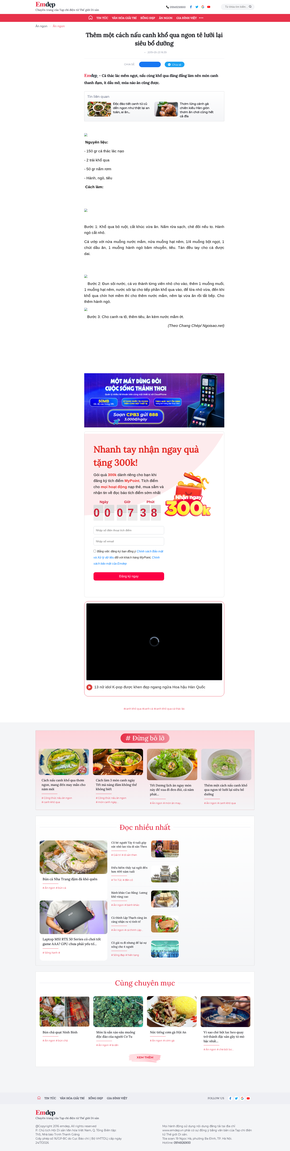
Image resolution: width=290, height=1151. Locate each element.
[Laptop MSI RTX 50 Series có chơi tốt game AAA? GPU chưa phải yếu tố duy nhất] (73, 917)
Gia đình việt (117, 1098)
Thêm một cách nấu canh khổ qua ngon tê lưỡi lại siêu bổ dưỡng (225, 789)
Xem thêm (145, 1057)
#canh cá (147, 708)
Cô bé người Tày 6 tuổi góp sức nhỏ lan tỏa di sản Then (129, 844)
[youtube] (208, 7)
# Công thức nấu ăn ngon (57, 797)
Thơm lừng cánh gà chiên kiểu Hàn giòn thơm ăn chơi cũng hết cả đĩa (196, 110)
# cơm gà (168, 1040)
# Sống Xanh (50, 952)
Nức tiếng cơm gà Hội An (168, 1032)
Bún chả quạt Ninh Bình (60, 1032)
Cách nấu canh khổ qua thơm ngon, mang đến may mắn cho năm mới (63, 784)
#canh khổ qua (132, 708)
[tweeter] (197, 7)
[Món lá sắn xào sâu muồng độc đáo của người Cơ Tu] (118, 1011)
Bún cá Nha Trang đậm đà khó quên (70, 879)
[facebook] (191, 7)
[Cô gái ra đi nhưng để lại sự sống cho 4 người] (165, 949)
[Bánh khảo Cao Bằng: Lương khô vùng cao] (165, 898)
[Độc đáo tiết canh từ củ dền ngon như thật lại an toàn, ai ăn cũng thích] (99, 109)
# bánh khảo (131, 904)
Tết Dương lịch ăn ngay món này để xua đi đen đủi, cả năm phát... (172, 789)
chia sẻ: (129, 64)
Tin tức (102, 18)
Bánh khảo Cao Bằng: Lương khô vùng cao (129, 894)
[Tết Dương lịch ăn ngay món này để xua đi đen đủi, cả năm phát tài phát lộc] (172, 764)
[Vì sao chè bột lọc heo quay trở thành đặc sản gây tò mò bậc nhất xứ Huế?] (225, 1011)
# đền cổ (128, 879)
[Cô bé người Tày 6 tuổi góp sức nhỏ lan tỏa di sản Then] (165, 848)
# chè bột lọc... (225, 1049)
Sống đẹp (147, 18)
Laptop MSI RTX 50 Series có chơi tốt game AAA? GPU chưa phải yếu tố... (72, 941)
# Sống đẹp (118, 955)
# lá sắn (113, 1045)
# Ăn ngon (156, 803)
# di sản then (129, 854)
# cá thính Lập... (133, 930)
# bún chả (62, 1040)
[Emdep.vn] (46, 5)
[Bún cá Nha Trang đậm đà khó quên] (73, 857)
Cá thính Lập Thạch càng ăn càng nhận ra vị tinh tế (129, 919)
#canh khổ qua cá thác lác (169, 708)
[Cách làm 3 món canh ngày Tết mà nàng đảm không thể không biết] (118, 762)
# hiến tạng (132, 955)
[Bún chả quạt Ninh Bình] (64, 1011)
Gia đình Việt (186, 18)
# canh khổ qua (51, 802)
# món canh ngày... (107, 802)
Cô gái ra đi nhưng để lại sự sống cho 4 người (128, 944)
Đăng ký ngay (128, 576)
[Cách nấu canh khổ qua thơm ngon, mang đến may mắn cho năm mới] (64, 762)
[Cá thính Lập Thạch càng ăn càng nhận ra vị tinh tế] (165, 924)
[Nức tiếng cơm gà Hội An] (172, 1011)
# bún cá (61, 887)
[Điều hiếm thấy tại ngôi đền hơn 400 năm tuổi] (165, 873)
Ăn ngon (165, 18)
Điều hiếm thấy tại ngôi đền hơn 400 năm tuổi (129, 869)
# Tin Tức (116, 879)
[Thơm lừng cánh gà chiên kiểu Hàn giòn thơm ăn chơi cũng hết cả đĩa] (166, 110)
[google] (202, 7)
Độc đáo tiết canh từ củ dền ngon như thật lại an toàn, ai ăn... (131, 108)
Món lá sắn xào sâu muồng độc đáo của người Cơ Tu (115, 1034)
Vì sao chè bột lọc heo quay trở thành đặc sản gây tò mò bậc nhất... (224, 1036)
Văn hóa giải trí (124, 18)
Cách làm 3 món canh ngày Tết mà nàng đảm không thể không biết (116, 784)
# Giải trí (116, 854)
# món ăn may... (172, 803)
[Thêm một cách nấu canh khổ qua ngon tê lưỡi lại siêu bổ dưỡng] (226, 764)
